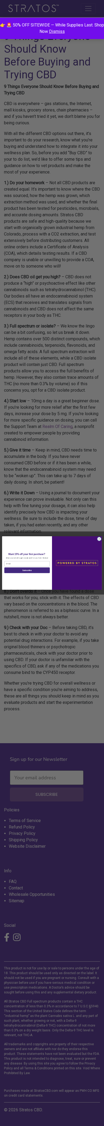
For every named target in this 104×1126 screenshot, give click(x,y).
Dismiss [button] (57, 31)
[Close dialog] (99, 539)
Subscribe (26, 570)
